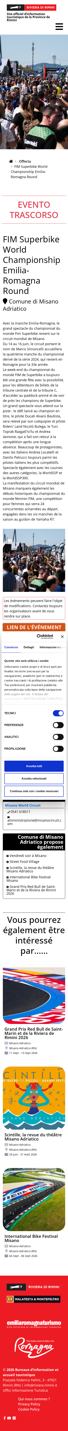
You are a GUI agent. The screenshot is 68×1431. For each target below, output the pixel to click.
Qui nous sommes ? (34, 1399)
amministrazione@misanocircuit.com (34, 822)
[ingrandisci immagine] (34, 560)
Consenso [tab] (11, 647)
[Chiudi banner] (62, 636)
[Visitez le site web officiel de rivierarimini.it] (34, 1285)
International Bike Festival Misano (28, 878)
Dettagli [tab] (29, 647)
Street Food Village (24, 861)
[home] (11, 161)
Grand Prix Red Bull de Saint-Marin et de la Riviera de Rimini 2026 (31, 890)
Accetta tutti (34, 766)
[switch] (58, 725)
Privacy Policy (29, 1404)
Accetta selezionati (34, 778)
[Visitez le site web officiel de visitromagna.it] (34, 1348)
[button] (59, 26)
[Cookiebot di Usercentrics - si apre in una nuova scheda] (39, 636)
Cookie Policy (28, 1409)
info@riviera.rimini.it (40, 1385)
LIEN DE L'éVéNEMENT (34, 627)
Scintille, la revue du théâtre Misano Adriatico (30, 869)
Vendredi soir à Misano (27, 855)
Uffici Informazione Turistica (25, 1390)
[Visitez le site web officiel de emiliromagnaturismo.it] (34, 1324)
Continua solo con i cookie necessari (34, 791)
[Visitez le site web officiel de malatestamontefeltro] (34, 1302)
